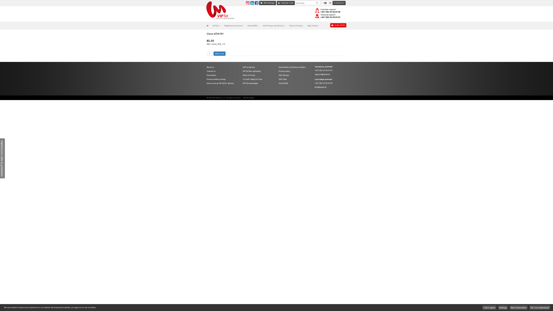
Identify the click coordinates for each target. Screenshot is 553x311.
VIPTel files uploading (252, 71)
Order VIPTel (339, 25)
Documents (211, 75)
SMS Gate (283, 79)
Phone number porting (216, 79)
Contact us (339, 3)
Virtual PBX (283, 83)
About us (210, 67)
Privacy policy (284, 71)
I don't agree (489, 307)
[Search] (317, 3)
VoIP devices (284, 75)
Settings (503, 307)
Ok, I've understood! (540, 307)
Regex (251, 98)
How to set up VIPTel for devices (220, 83)
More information (518, 307)
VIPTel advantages (250, 83)
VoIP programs (249, 67)
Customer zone (286, 3)
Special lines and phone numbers (292, 67)
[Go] (319, 1)
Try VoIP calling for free (252, 79)
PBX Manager (268, 3)
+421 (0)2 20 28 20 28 (330, 12)
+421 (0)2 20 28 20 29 (330, 17)
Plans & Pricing (249, 75)
